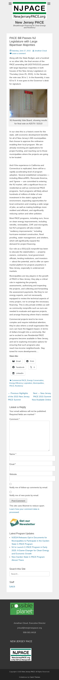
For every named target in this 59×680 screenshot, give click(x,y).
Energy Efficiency (16, 383)
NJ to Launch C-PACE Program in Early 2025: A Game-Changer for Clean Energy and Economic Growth (30, 550)
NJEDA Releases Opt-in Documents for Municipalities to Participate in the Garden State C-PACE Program (30, 540)
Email (12, 464)
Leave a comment (19, 53)
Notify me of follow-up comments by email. (28, 487)
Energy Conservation (35, 380)
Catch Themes (35, 677)
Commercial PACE (19, 380)
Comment (14, 419)
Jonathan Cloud (40, 51)
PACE (11, 386)
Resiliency (19, 386)
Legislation (28, 383)
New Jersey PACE (29, 22)
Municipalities (38, 383)
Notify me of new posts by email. (24, 495)
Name (12, 454)
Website (13, 474)
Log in (12, 586)
